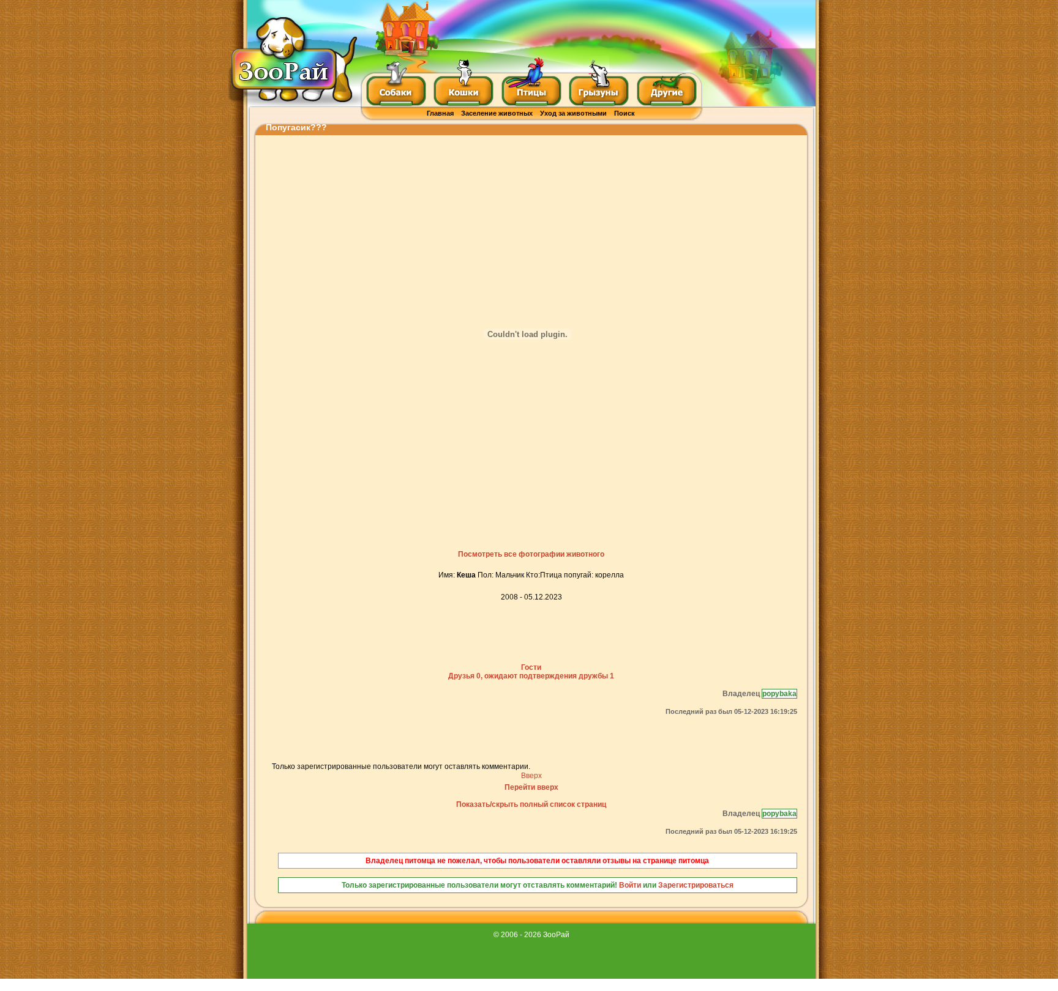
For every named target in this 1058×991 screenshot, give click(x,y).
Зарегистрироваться (695, 885)
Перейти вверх (531, 787)
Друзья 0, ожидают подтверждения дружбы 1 (531, 676)
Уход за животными (573, 113)
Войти (630, 885)
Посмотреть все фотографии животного (531, 554)
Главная (440, 113)
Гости (531, 667)
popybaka (779, 693)
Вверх (531, 775)
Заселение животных (497, 113)
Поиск (624, 113)
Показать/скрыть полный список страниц (531, 804)
